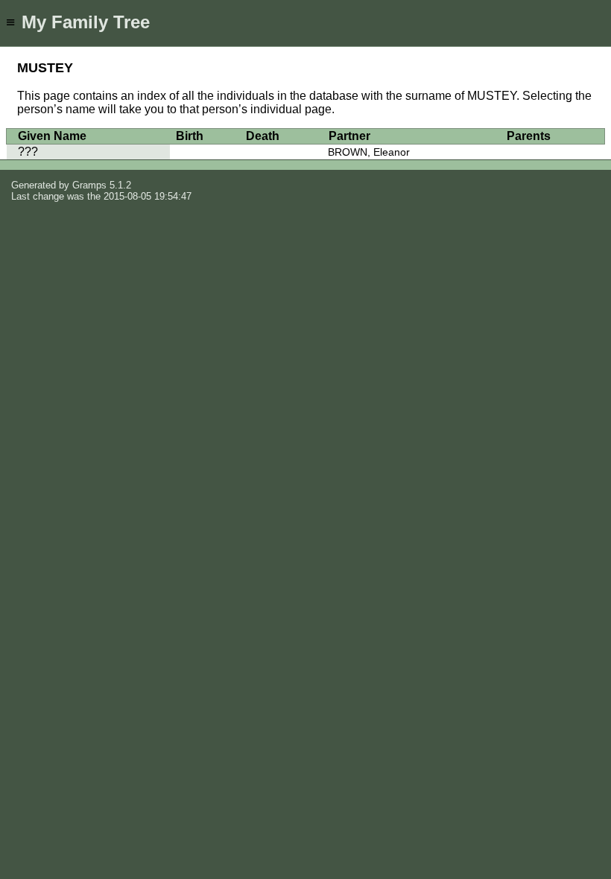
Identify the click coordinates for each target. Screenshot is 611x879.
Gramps (89, 185)
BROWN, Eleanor (369, 152)
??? (28, 151)
